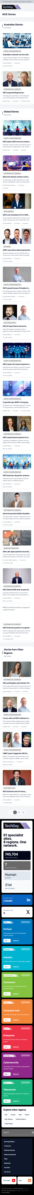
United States (9, 1123)
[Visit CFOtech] (11, 922)
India (20, 1114)
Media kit (16, 940)
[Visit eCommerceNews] (11, 975)
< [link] (10, 812)
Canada (13, 1114)
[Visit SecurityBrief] (11, 1055)
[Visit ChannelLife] (11, 949)
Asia (6, 1114)
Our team (7, 1167)
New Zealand (9, 1119)
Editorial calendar (9, 1150)
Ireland (27, 1114)
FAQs (5, 1159)
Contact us (7, 1146)
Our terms (7, 1172)
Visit (6, 940)
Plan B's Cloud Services (8, 1190)
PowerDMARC (6, 1192)
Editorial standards (10, 1154)
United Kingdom (21, 1119)
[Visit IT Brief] (11, 1028)
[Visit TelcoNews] (11, 1082)
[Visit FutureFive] (11, 1002)
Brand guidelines (9, 1141)
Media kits (7, 1163)
